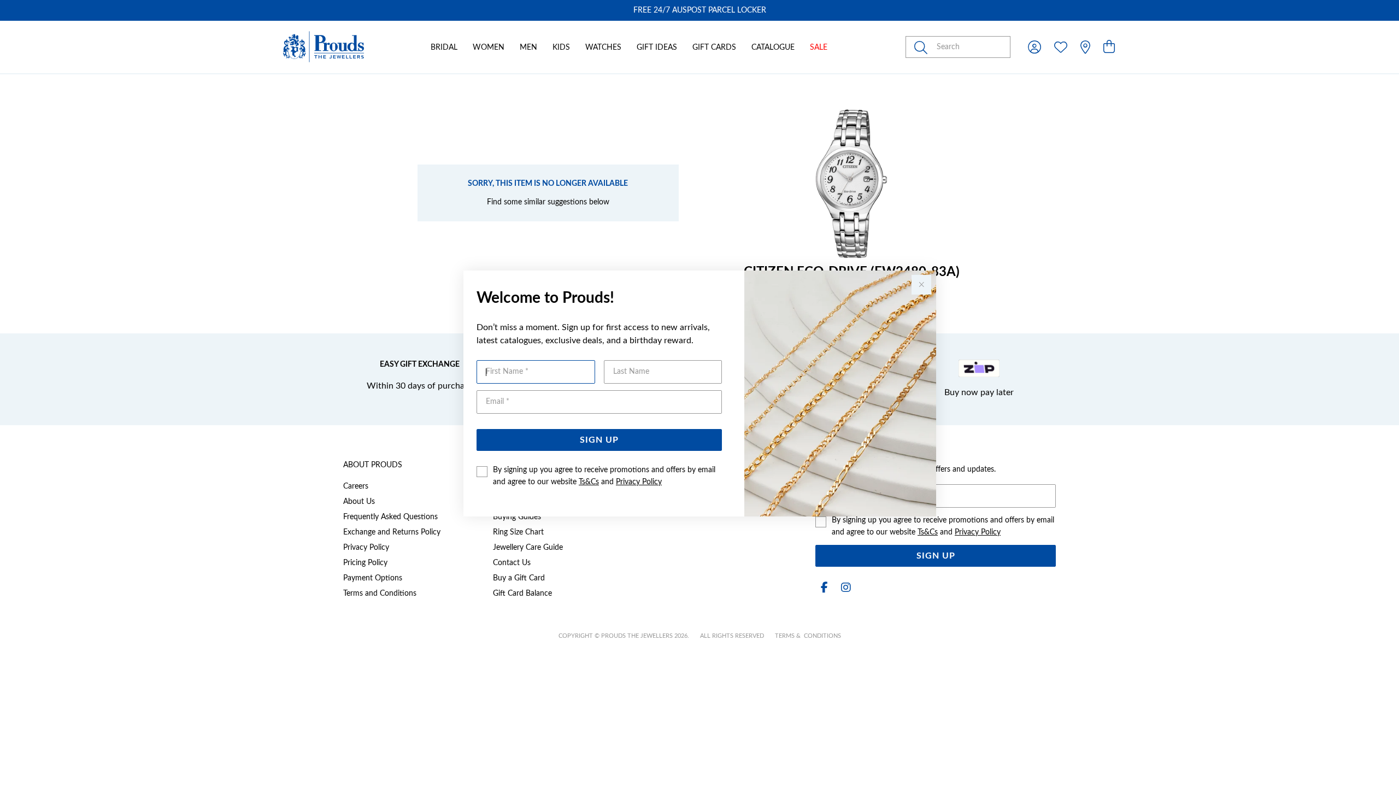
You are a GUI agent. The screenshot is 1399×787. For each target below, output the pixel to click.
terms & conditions (808, 636)
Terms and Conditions (379, 593)
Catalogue (773, 47)
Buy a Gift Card (519, 578)
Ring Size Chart (518, 532)
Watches (603, 47)
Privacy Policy (639, 482)
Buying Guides (517, 517)
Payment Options (372, 578)
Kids (561, 47)
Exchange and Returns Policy (391, 532)
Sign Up (599, 440)
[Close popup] (921, 285)
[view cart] (1109, 47)
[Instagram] (844, 588)
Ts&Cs (589, 482)
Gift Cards (714, 47)
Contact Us (512, 563)
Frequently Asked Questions (390, 517)
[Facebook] (824, 588)
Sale (818, 47)
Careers (355, 486)
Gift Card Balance (522, 593)
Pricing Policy (365, 563)
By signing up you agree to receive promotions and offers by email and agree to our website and (604, 476)
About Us (359, 502)
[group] (699, 10)
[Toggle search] (923, 47)
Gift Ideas (657, 47)
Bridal (444, 47)
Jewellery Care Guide (528, 547)
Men (528, 47)
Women (488, 47)
